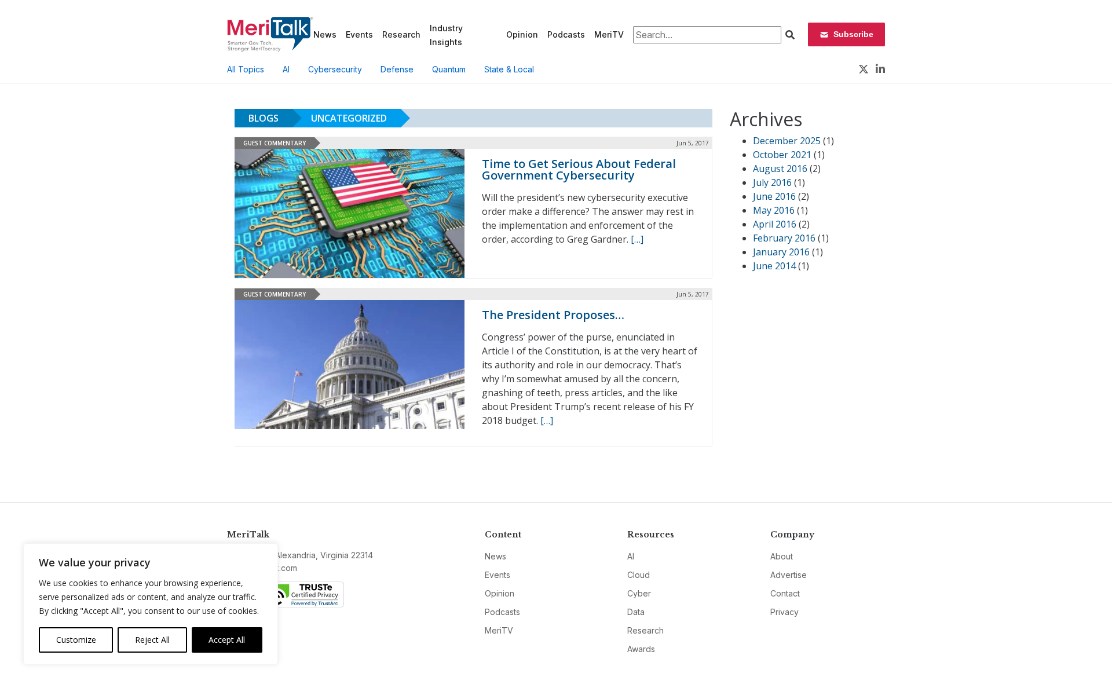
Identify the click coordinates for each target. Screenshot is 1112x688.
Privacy (784, 612)
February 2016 (784, 238)
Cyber (639, 593)
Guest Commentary (274, 143)
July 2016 (772, 182)
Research (401, 34)
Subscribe (853, 34)
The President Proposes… (553, 315)
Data (636, 612)
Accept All (227, 639)
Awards (641, 649)
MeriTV (609, 34)
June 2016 (774, 196)
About (781, 556)
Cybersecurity (335, 69)
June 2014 (774, 265)
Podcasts (566, 34)
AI (286, 69)
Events (359, 34)
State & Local (509, 69)
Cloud (638, 575)
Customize (76, 639)
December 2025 (787, 140)
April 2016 (774, 224)
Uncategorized (349, 118)
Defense (397, 69)
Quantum (449, 69)
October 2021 (782, 154)
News (324, 34)
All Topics (245, 69)
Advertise (788, 575)
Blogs (263, 118)
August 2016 (780, 168)
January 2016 (781, 252)
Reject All (152, 639)
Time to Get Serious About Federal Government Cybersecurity (579, 169)
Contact (785, 593)
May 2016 (774, 210)
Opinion (522, 34)
